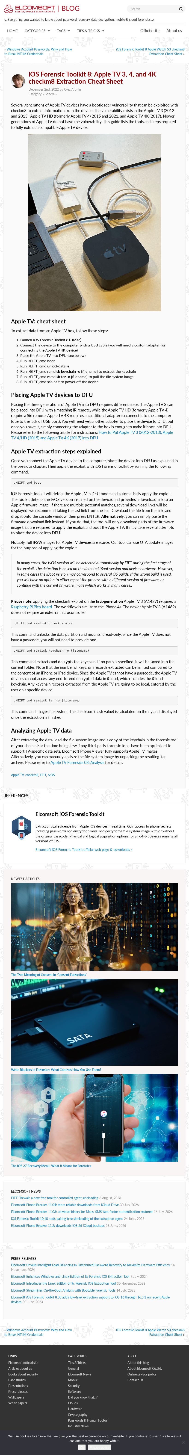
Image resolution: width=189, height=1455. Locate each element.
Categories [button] (35, 31)
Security (74, 1386)
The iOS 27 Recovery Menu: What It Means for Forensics (51, 1166)
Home (12, 31)
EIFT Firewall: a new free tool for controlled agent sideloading (54, 1198)
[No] (183, 1442)
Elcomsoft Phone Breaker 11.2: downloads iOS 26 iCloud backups (58, 1225)
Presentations (18, 1386)
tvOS (51, 775)
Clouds (73, 1403)
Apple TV (17, 775)
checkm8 (31, 775)
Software (74, 1391)
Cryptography (77, 1415)
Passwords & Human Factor (87, 1420)
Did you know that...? (82, 1397)
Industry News (78, 1426)
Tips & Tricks (77, 1363)
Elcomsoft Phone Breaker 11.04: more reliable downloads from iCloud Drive (65, 1205)
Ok (82, 1447)
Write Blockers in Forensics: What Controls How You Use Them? (56, 1070)
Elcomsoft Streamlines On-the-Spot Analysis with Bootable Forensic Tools (63, 1290)
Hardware (75, 1409)
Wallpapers (16, 1397)
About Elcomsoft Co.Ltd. (144, 1368)
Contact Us (135, 1380)
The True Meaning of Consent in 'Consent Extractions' (49, 975)
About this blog (138, 1363)
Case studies (17, 1380)
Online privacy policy (142, 1374)
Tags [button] (61, 31)
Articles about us (20, 1368)
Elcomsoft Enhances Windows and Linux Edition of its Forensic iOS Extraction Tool (70, 1276)
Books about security (23, 1374)
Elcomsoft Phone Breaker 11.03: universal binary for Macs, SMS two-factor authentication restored (82, 1212)
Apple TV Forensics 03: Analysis (77, 762)
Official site (149, 30)
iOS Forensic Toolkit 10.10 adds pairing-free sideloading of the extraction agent (67, 1219)
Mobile (73, 1380)
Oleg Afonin (72, 89)
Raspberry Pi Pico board (31, 606)
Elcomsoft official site (23, 1363)
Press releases (18, 1391)
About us (174, 30)
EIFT (43, 775)
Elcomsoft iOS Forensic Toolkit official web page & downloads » (83, 849)
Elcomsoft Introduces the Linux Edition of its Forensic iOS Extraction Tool (63, 1283)
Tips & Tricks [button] (88, 31)
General (49, 94)
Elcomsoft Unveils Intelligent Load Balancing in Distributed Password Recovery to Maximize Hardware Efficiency (90, 1265)
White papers (17, 1403)
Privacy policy (99, 1447)
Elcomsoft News (79, 1374)
